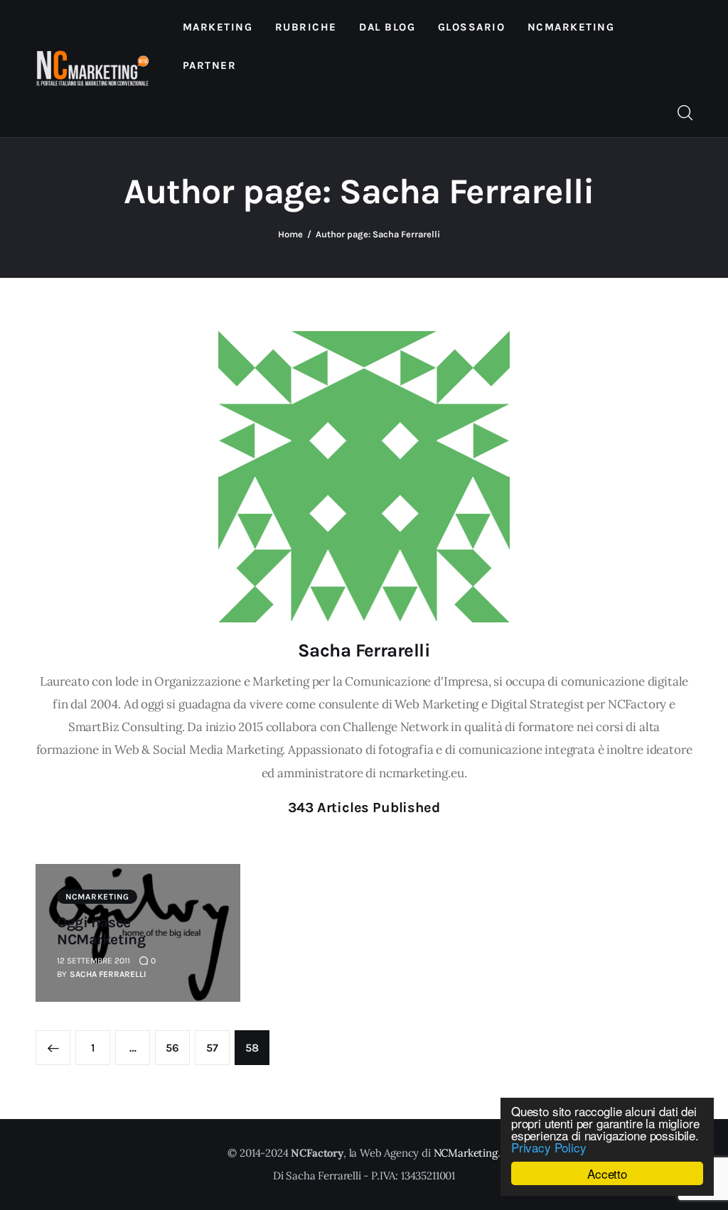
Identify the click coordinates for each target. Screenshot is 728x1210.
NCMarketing (97, 897)
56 (178, 1047)
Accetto (607, 1173)
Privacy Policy (549, 1147)
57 (218, 1047)
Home (290, 234)
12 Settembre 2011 (93, 961)
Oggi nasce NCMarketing (101, 931)
